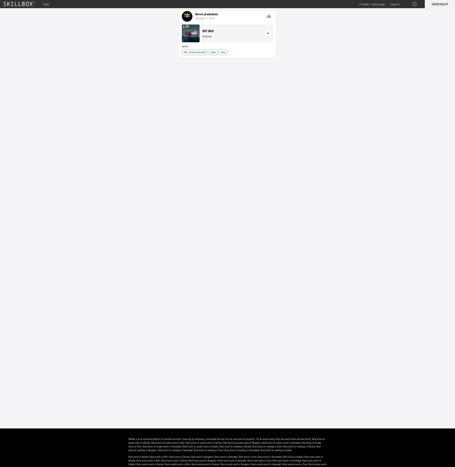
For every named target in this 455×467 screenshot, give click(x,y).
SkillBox (22, 4)
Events (46, 4)
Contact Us (395, 4)
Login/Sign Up (440, 4)
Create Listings (378, 4)
